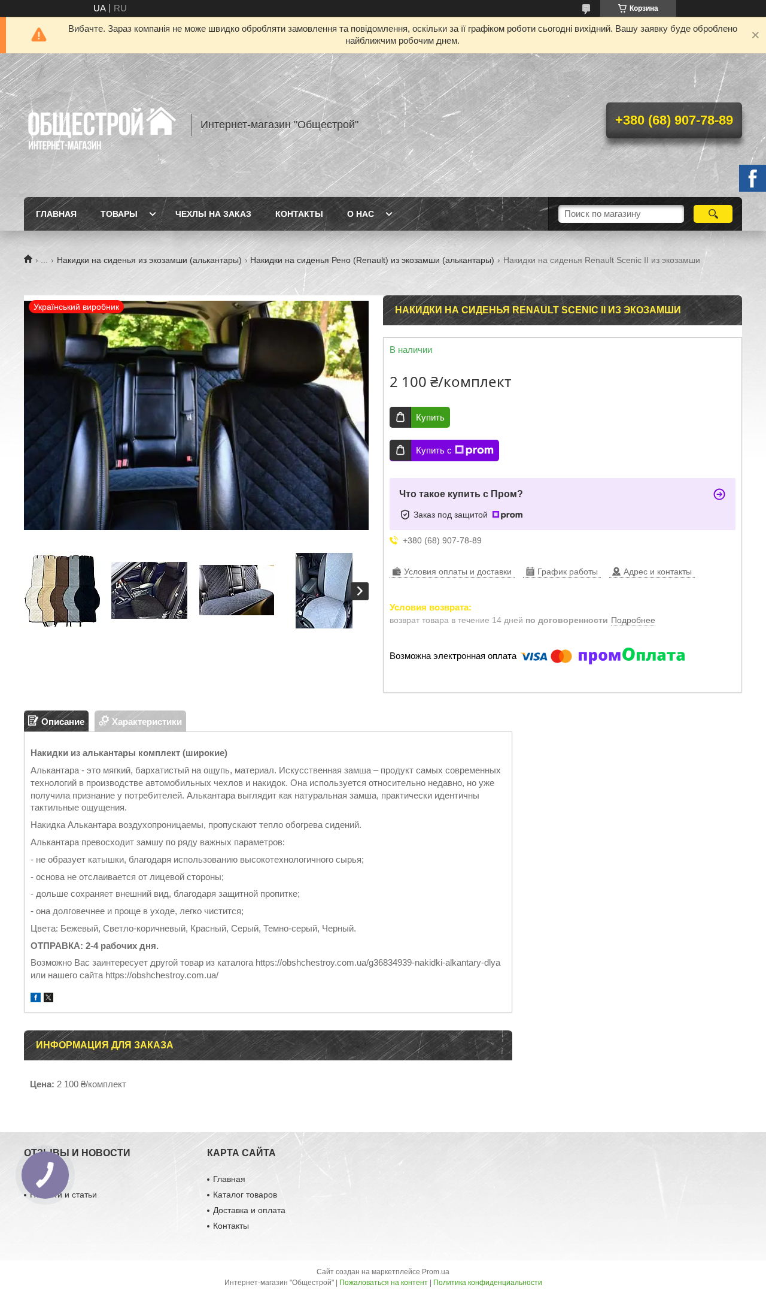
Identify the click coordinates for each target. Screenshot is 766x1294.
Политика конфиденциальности (487, 1282)
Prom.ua (435, 1272)
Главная (56, 214)
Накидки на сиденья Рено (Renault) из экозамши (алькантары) (372, 260)
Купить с (434, 450)
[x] (48, 999)
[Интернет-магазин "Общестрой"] (102, 125)
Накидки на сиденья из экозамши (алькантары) (149, 260)
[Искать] (713, 214)
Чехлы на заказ (213, 214)
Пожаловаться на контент (383, 1282)
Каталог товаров (245, 1194)
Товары (119, 214)
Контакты (299, 214)
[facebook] (36, 999)
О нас (360, 214)
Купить (430, 417)
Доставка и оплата (249, 1210)
